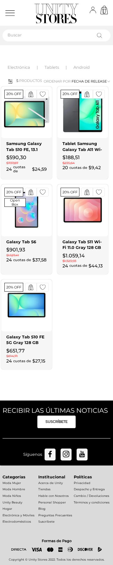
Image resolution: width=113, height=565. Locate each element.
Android (81, 67)
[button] (8, 81)
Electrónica (19, 67)
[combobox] (56, 35)
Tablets (52, 67)
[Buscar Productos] (100, 35)
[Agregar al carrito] (31, 94)
